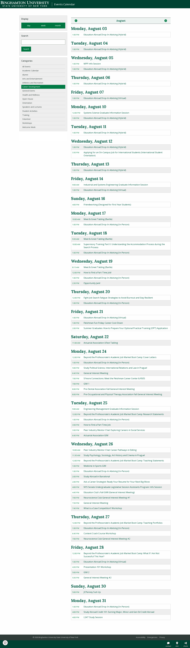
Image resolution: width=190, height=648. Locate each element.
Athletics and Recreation (32, 83)
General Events (28, 91)
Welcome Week (28, 127)
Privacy (162, 637)
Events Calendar (64, 4)
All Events (26, 66)
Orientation (27, 103)
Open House (27, 99)
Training (25, 115)
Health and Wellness (31, 95)
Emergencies (152, 637)
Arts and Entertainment (32, 78)
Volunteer (26, 119)
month (58, 25)
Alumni (25, 74)
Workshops (27, 123)
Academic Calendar (30, 70)
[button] (5, 642)
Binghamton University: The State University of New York (25, 4)
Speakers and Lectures (32, 107)
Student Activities (29, 111)
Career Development (31, 87)
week (43, 25)
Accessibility (140, 637)
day (28, 25)
